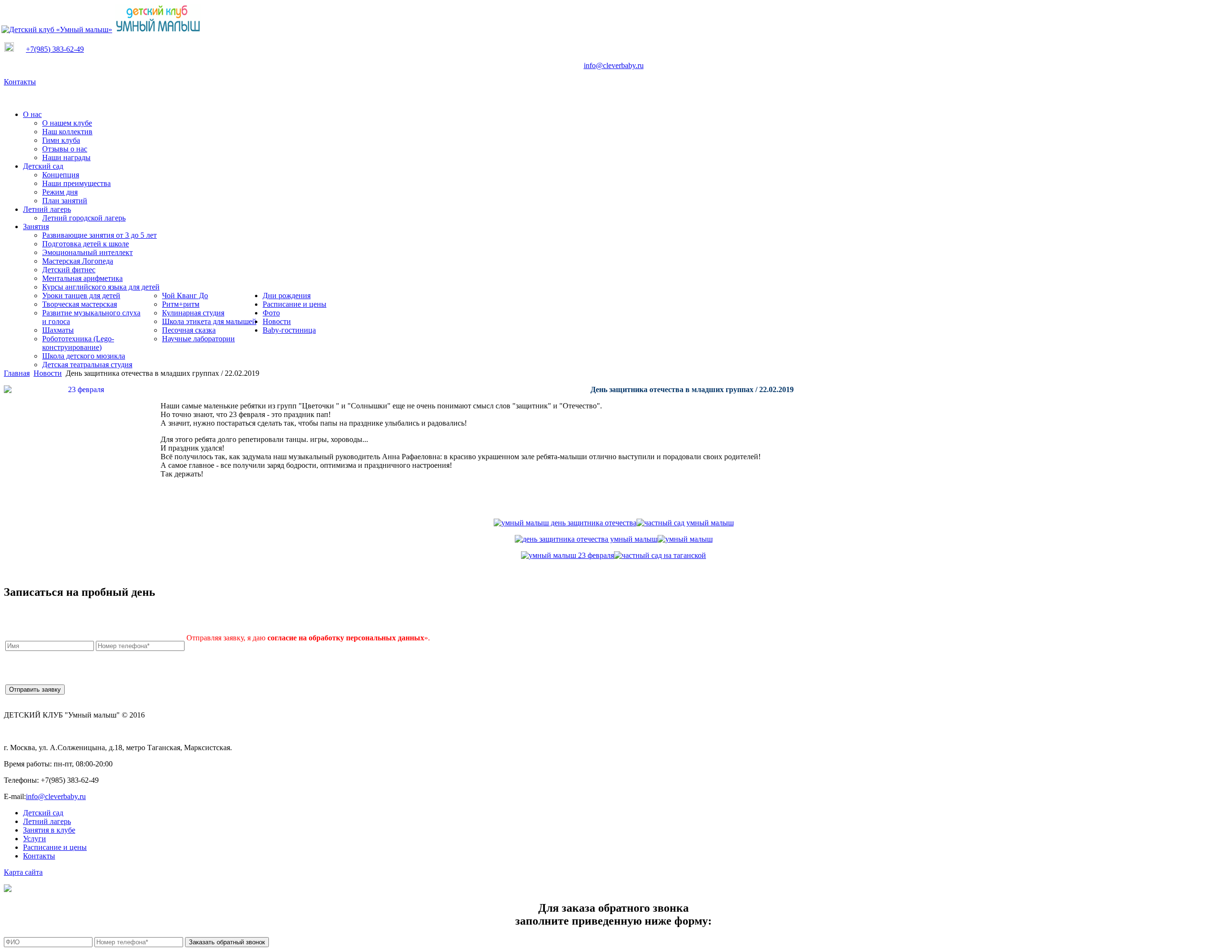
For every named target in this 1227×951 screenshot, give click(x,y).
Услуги (34, 839)
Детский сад (43, 813)
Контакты (20, 82)
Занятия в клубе (49, 830)
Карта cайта (23, 872)
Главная (17, 373)
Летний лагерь (47, 821)
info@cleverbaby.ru (614, 65)
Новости (48, 373)
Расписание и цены (55, 847)
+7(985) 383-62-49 (55, 49)
